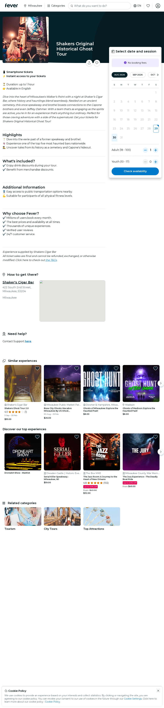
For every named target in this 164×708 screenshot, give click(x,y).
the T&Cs (51, 260)
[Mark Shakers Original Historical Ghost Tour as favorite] (97, 63)
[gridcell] (156, 128)
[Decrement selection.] (145, 150)
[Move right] (161, 383)
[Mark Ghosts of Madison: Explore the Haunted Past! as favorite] (155, 368)
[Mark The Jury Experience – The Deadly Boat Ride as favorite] (155, 437)
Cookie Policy (52, 701)
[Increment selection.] (155, 150)
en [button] (139, 5)
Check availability (135, 171)
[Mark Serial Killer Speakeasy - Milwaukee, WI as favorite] (77, 437)
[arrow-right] (157, 75)
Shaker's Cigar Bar (18, 282)
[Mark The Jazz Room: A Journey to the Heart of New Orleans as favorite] (116, 437)
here (28, 341)
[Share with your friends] (89, 63)
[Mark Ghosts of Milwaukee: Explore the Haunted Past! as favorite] (116, 368)
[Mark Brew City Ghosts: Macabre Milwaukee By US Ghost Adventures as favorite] (77, 368)
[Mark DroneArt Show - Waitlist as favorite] (37, 437)
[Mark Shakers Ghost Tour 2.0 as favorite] (37, 368)
